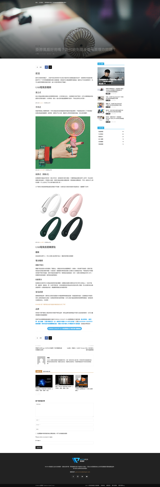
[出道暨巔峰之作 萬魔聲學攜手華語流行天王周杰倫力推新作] (111, 75)
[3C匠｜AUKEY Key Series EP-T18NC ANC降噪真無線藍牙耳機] (101, 98)
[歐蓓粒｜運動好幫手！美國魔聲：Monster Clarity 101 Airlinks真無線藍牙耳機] (101, 118)
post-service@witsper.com (82, 472)
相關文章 (38, 371)
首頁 (37, 2)
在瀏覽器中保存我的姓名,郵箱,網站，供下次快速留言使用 (52, 433)
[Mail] (82, 476)
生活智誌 (41, 2)
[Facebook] (73, 476)
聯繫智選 (108, 485)
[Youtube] (86, 476)
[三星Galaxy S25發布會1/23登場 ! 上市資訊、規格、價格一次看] (45, 381)
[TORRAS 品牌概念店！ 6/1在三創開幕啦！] (84, 381)
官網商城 (103, 485)
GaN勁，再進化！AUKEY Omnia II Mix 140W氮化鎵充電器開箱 (80, 349)
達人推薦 (108, 100)
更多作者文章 (46, 371)
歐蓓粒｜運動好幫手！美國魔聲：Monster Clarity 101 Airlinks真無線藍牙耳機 (115, 118)
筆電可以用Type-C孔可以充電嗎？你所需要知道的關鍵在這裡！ (49, 349)
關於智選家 (114, 485)
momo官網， (41, 242)
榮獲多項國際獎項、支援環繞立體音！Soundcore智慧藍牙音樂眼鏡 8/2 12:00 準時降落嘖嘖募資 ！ (115, 90)
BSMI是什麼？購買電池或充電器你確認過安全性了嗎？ (51, 304)
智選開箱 (101, 83)
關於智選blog (121, 485)
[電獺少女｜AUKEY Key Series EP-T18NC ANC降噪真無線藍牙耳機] (101, 105)
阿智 (38, 53)
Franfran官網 (41, 170)
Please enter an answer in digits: (44, 437)
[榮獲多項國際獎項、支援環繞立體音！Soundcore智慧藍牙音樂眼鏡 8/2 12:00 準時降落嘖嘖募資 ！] (101, 89)
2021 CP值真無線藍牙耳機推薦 (92, 485)
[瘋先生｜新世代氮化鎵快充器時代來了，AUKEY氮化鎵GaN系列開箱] (101, 111)
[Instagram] (77, 476)
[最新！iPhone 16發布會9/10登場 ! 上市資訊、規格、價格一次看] (64, 380)
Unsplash (41, 102)
